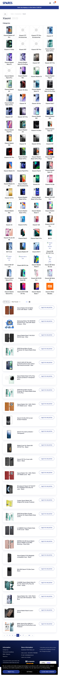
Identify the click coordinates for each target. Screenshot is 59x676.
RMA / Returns (6, 654)
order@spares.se (29, 655)
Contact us (5, 649)
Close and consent (47, 672)
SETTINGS (29, 672)
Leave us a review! (26, 657)
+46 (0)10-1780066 (32, 652)
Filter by (7, 301)
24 (29, 635)
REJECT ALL (11, 672)
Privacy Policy (46, 667)
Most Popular (15, 301)
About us (5, 656)
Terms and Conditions (8, 652)
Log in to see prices (46, 307)
